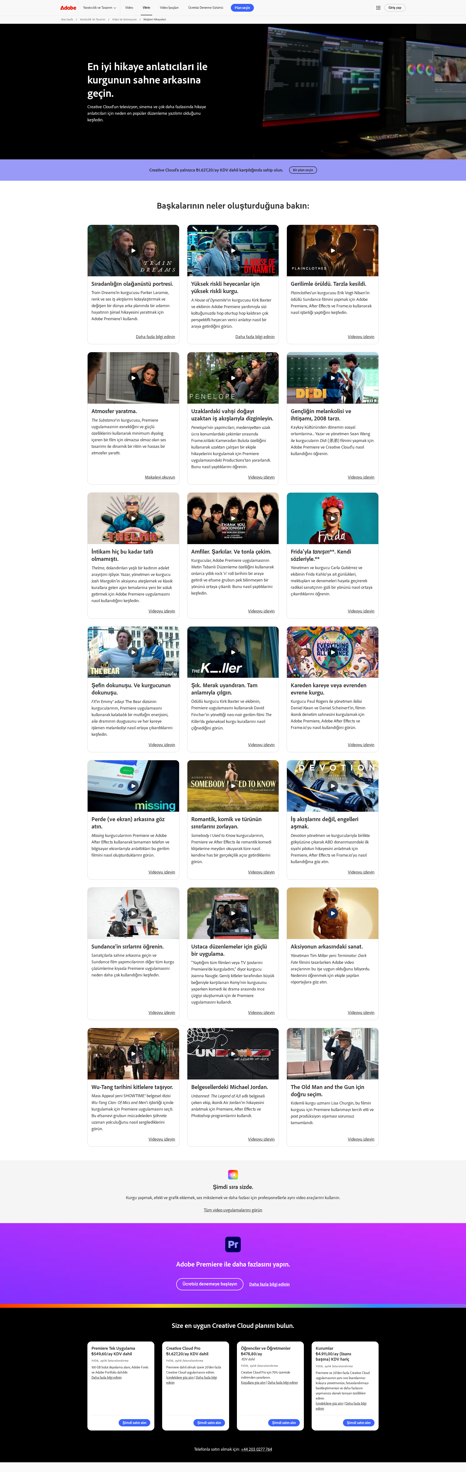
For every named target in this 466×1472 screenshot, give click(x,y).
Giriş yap (395, 8)
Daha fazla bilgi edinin (155, 336)
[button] (378, 8)
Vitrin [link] (146, 8)
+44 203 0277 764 (256, 1449)
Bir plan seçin (303, 170)
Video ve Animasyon (124, 19)
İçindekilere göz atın (180, 1377)
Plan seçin (242, 8)
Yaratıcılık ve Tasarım (97, 8)
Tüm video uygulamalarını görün (233, 1210)
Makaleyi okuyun (160, 477)
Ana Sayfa (67, 19)
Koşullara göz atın (253, 1383)
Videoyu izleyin (361, 336)
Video (129, 8)
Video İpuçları (169, 8)
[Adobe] (68, 7)
